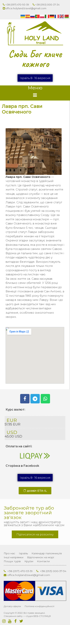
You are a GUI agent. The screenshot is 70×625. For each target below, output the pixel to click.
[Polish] (42, 16)
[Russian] (32, 16)
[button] (35, 78)
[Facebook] (24, 398)
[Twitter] (21, 621)
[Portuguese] (37, 16)
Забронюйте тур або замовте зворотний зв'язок (29, 512)
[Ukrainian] (23, 16)
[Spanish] (27, 16)
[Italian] (47, 16)
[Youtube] (10, 621)
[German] (52, 16)
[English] (61, 16)
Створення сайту (13, 616)
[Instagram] (4, 621)
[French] (57, 16)
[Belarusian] (66, 16)
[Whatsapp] (45, 398)
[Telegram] (35, 398)
